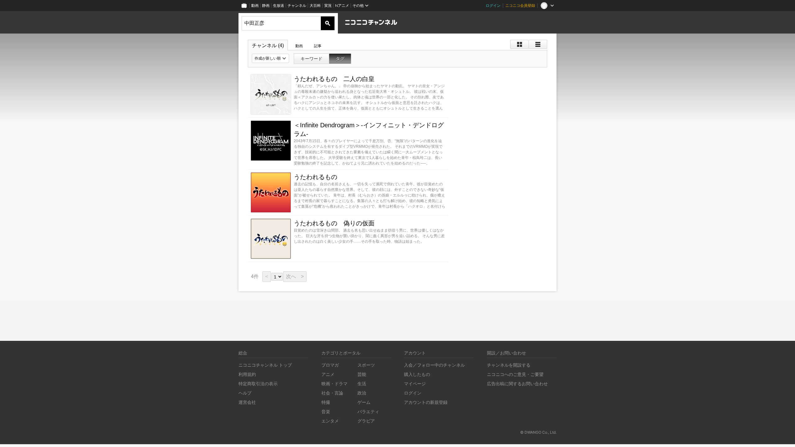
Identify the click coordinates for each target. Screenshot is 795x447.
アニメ (327, 374)
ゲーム (363, 402)
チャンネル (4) (268, 45)
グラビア (366, 420)
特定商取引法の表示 (258, 383)
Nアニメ (342, 5)
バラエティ (368, 411)
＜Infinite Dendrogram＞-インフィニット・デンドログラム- (369, 129)
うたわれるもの (315, 177)
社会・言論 (332, 392)
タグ (340, 58)
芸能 (361, 374)
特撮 (325, 402)
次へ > (295, 276)
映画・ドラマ (334, 383)
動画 (255, 5)
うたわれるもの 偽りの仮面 (334, 223)
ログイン (493, 5)
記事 (317, 46)
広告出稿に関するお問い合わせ (517, 383)
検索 (327, 23)
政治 (361, 392)
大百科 (315, 5)
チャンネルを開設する (508, 365)
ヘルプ (245, 392)
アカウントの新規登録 (425, 402)
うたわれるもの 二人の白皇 (334, 78)
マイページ (415, 383)
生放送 (278, 5)
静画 (266, 5)
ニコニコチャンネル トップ (265, 365)
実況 (328, 5)
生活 (361, 383)
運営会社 (247, 402)
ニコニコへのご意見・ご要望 (515, 374)
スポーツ (366, 365)
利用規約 (247, 374)
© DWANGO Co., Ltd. (538, 432)
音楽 (325, 411)
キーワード (311, 58)
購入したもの (417, 374)
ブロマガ (330, 365)
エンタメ (330, 420)
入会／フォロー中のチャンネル (434, 365)
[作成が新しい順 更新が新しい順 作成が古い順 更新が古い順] (270, 58)
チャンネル (297, 5)
